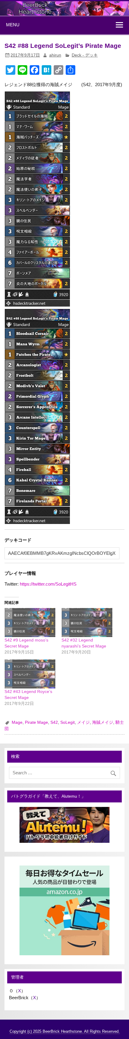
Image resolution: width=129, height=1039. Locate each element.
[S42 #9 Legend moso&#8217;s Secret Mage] (30, 622)
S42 (54, 722)
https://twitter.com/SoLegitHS (48, 583)
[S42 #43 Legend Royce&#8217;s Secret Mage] (30, 673)
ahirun (55, 55)
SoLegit (67, 722)
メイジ (83, 722)
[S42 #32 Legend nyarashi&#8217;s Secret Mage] (87, 622)
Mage (17, 722)
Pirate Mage (36, 722)
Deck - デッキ (85, 55)
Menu (13, 24)
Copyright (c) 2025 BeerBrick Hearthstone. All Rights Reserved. (65, 1031)
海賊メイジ (102, 722)
